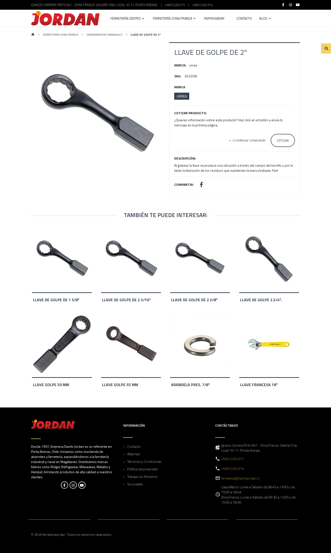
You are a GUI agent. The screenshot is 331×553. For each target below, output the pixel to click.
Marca (179, 86)
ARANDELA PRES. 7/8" (190, 385)
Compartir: (184, 184)
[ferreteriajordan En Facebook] (64, 485)
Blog (263, 19)
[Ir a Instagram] (290, 4)
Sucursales (135, 484)
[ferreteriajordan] (65, 18)
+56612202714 (202, 4)
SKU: (177, 76)
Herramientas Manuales (105, 34)
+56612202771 (175, 4)
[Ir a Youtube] (298, 4)
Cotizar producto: (190, 112)
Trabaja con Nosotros (142, 476)
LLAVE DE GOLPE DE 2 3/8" (194, 300)
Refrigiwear (214, 19)
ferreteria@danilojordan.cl (240, 478)
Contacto (244, 19)
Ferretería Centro (125, 19)
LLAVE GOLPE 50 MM (51, 385)
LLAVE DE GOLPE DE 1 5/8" (56, 300)
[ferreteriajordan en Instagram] (73, 485)
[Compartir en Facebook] (201, 185)
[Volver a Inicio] (33, 35)
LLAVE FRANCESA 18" (259, 385)
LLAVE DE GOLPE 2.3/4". (261, 300)
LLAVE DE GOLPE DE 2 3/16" (126, 300)
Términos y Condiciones (144, 461)
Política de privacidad (142, 469)
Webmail (133, 453)
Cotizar (283, 140)
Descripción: (185, 158)
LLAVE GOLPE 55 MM (120, 385)
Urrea (182, 96)
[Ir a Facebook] (283, 4)
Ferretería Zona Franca (172, 19)
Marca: (180, 65)
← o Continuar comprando (247, 140)
